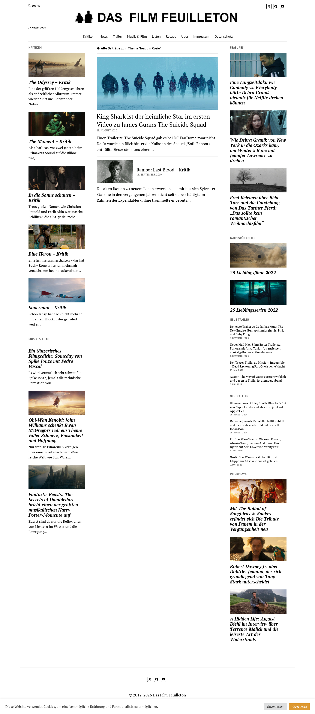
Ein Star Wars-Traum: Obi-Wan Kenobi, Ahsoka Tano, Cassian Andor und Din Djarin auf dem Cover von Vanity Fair (255, 443)
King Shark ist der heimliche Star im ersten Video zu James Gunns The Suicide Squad (153, 120)
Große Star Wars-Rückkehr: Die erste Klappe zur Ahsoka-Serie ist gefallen (254, 459)
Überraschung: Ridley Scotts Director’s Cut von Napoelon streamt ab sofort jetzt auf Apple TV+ (258, 407)
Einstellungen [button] (275, 706)
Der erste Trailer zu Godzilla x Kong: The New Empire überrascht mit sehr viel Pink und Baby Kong (257, 330)
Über (184, 36)
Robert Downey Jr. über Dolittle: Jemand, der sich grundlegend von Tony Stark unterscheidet (255, 574)
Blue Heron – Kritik (48, 253)
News (104, 36)
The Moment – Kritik (49, 141)
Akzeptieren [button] (299, 706)
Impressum (201, 36)
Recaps (171, 36)
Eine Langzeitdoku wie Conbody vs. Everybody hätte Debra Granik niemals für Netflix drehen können (256, 92)
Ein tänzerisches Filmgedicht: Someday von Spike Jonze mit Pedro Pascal (55, 358)
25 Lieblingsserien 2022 (254, 309)
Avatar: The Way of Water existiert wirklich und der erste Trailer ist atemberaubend (258, 378)
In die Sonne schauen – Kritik (51, 197)
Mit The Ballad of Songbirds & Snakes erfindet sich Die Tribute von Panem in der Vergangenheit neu (254, 519)
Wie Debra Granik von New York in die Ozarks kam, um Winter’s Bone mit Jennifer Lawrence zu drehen (258, 150)
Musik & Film (137, 36)
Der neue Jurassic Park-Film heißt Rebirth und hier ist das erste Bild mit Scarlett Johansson (257, 425)
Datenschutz (224, 36)
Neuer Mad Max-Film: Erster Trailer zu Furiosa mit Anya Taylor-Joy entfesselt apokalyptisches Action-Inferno (255, 348)
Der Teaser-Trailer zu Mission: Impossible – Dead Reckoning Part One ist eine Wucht (257, 364)
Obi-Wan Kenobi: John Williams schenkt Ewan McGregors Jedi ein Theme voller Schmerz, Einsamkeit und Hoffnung (55, 430)
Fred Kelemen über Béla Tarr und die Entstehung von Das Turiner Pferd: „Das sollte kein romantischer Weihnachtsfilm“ (255, 210)
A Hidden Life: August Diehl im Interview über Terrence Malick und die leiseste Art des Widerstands (254, 629)
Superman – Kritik (47, 307)
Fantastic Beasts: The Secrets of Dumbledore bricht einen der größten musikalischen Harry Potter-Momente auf (53, 505)
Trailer (117, 36)
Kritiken (88, 36)
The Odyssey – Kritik (49, 82)
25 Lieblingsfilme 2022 (253, 272)
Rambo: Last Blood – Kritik (163, 170)
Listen (156, 36)
